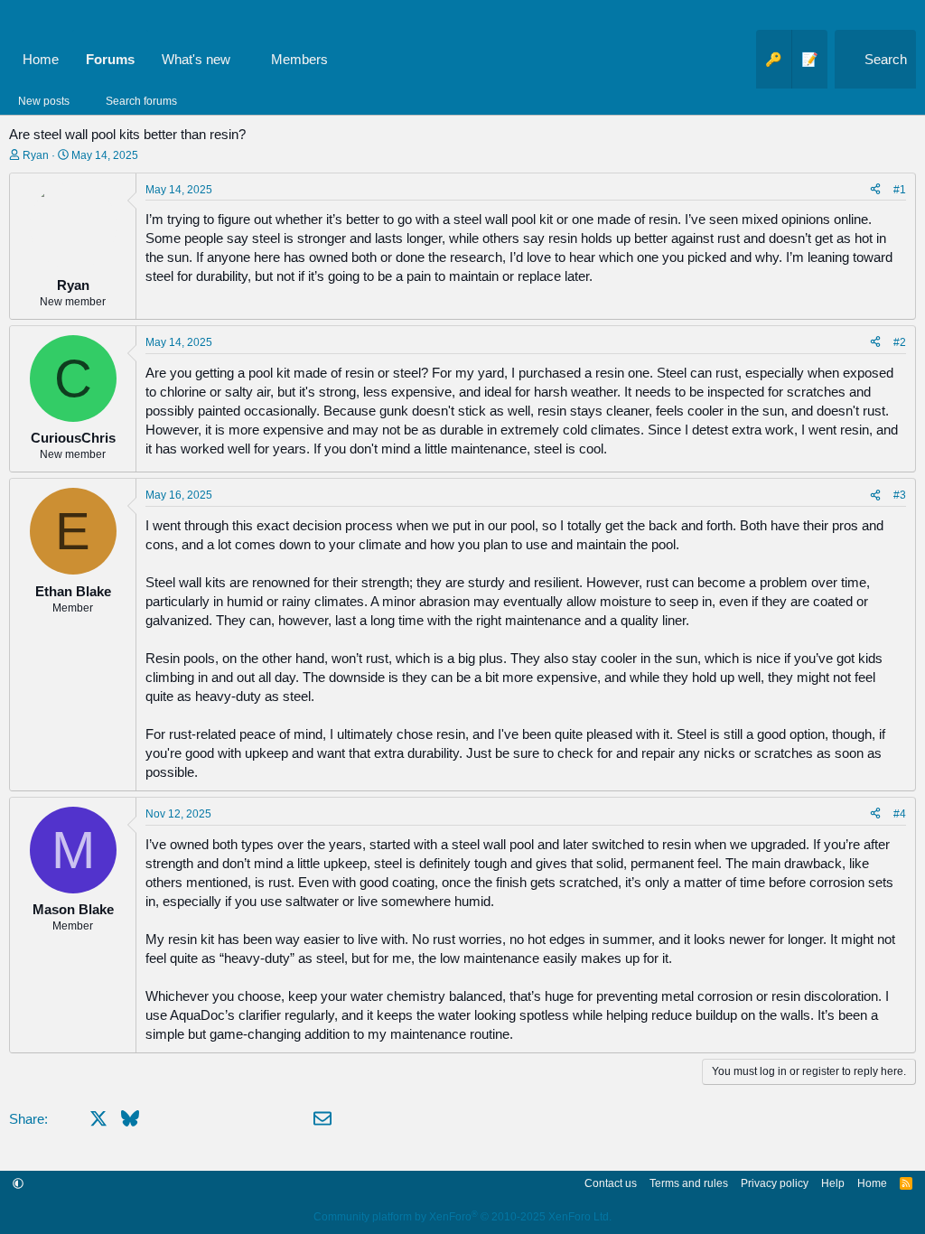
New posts (44, 101)
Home (41, 59)
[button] (244, 59)
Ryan (36, 155)
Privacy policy (774, 1183)
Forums (110, 59)
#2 (899, 342)
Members (299, 59)
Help (833, 1183)
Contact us (610, 1183)
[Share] (875, 190)
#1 (899, 189)
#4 (899, 814)
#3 (899, 495)
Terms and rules (688, 1183)
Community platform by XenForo (462, 1217)
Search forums (141, 101)
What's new (196, 59)
